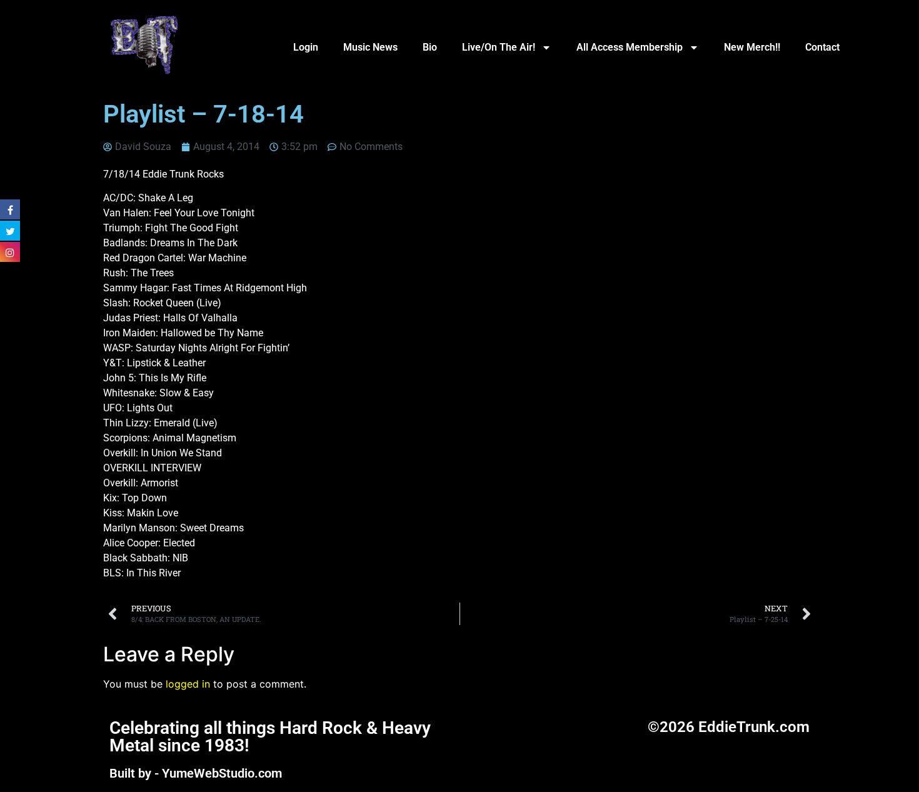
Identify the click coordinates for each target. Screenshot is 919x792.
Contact (822, 47)
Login (305, 47)
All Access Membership (629, 47)
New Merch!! (752, 47)
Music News (370, 47)
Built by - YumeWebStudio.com (195, 773)
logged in (188, 684)
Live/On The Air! (498, 47)
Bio (430, 47)
